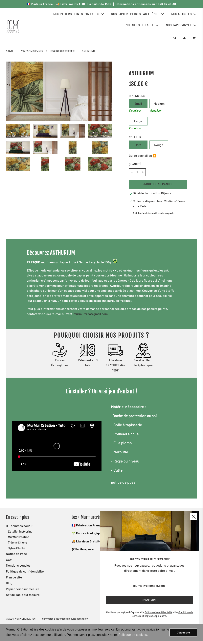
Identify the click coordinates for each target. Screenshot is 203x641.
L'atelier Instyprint (20, 531)
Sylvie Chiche (16, 548)
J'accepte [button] (183, 632)
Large (138, 121)
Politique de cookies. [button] (133, 634)
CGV (9, 559)
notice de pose (123, 482)
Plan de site (14, 577)
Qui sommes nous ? (19, 526)
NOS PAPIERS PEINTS (32, 50)
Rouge (158, 145)
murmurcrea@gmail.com (91, 314)
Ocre (138, 145)
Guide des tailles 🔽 (142, 155)
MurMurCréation (18, 537)
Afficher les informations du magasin (153, 213)
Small (138, 103)
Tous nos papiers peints (62, 50)
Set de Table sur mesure (23, 594)
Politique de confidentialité (25, 571)
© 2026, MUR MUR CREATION (20, 618)
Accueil (9, 50)
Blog (9, 583)
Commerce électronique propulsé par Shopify (65, 618)
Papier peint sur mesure (22, 589)
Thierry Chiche (17, 542)
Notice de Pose (16, 554)
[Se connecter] (184, 38)
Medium (159, 103)
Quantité (135, 164)
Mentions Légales (18, 565)
